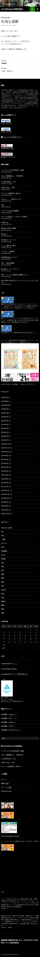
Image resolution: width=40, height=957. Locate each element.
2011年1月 (4, 510)
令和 (2, 205)
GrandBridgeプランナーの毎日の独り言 (14, 674)
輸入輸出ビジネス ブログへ (9, 157)
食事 (2, 613)
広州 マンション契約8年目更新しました (15, 275)
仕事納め (4, 62)
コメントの (6, 787)
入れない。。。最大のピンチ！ (11, 199)
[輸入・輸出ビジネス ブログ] (7, 154)
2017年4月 (4, 424)
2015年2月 (4, 483)
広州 (2, 17)
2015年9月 (4, 455)
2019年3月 (4, 421)
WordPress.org (6, 791)
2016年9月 (4, 428)
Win (2, 535)
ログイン (4, 779)
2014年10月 (5, 498)
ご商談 (3, 539)
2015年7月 (4, 463)
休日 (2, 563)
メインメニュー (37, 9)
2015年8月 (4, 459)
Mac (2, 532)
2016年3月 (4, 432)
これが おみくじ (7, 70)
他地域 (3, 559)
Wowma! (4, 234)
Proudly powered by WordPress (10, 954)
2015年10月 (5, 452)
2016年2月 (4, 436)
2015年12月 (5, 444)
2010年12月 (5, 514)
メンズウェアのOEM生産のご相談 (12, 170)
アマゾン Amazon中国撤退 (10, 211)
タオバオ (4, 543)
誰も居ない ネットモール (10, 269)
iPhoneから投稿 (6, 528)
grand (14, 25)
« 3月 (3, 648)
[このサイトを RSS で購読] (2, 746)
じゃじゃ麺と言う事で (8, 246)
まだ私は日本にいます (8, 182)
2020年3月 (4, 409)
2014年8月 (4, 506)
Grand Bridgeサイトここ (9, 663)
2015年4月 (4, 475)
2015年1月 (4, 486)
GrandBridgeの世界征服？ (12, 9)
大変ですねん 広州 (8, 187)
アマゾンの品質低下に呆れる (10, 193)
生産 (8, 17)
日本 (2, 586)
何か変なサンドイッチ (8, 240)
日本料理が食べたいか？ (9, 257)
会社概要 (4, 714)
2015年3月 (4, 479)
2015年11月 (5, 448)
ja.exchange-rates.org (12, 836)
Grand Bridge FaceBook (9, 669)
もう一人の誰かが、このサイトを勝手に (14, 216)
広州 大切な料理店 (8, 263)
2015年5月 (4, 471)
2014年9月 (4, 502)
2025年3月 (4, 397)
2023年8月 (4, 401)
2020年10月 (5, 405)
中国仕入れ (5, 222)
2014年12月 (5, 490)
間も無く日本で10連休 (8, 228)
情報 (2, 574)
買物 (2, 605)
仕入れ (3, 555)
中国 (2, 547)
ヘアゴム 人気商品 (8, 251)
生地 (5, 17)
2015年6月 (4, 467)
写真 (2, 566)
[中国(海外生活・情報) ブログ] (7, 145)
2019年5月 (4, 413)
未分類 (3, 590)
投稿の (5, 783)
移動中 (3, 601)
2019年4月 (4, 417)
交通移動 (4, 551)
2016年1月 (4, 440)
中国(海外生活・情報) (7, 148)
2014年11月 (5, 494)
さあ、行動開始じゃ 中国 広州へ (12, 176)
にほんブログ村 (6, 123)
